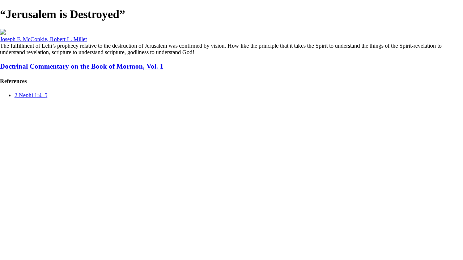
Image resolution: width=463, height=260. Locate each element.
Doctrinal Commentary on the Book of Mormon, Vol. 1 (81, 66)
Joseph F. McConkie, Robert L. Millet (43, 39)
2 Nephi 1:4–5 (30, 95)
